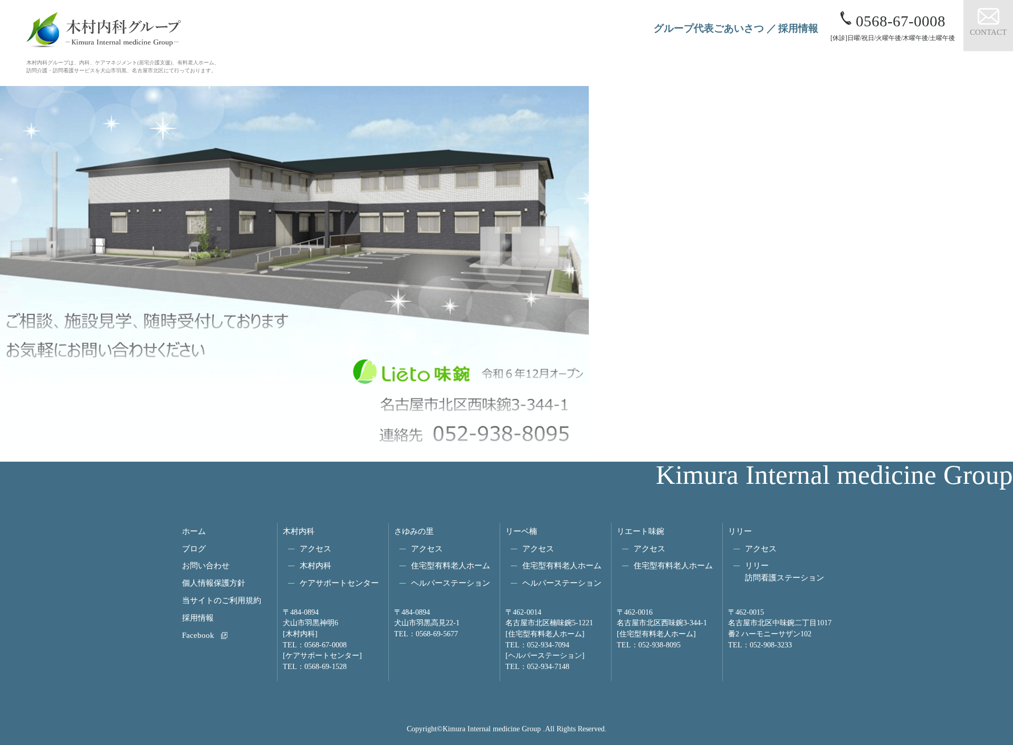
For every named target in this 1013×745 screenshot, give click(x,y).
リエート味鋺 (640, 531)
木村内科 (298, 531)
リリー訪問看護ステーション (784, 571)
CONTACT (988, 31)
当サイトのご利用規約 (221, 600)
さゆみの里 (414, 531)
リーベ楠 (521, 531)
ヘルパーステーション (450, 582)
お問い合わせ (206, 565)
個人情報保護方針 (213, 582)
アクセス (315, 548)
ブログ (194, 548)
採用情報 (798, 28)
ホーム (194, 531)
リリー (740, 531)
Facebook (198, 635)
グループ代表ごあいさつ (709, 28)
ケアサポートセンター (339, 582)
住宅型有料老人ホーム (450, 565)
